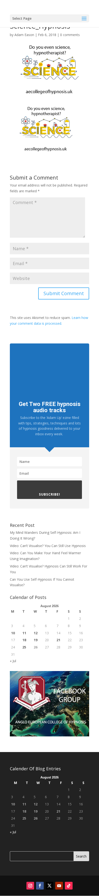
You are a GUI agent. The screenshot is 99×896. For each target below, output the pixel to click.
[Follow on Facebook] (40, 886)
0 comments (70, 34)
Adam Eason (24, 34)
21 (58, 640)
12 (35, 633)
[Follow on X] (49, 886)
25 (24, 647)
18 (24, 640)
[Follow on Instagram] (30, 886)
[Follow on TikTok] (69, 886)
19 (35, 640)
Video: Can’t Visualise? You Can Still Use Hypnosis (48, 545)
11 (24, 633)
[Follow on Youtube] (59, 886)
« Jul (13, 661)
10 (13, 633)
